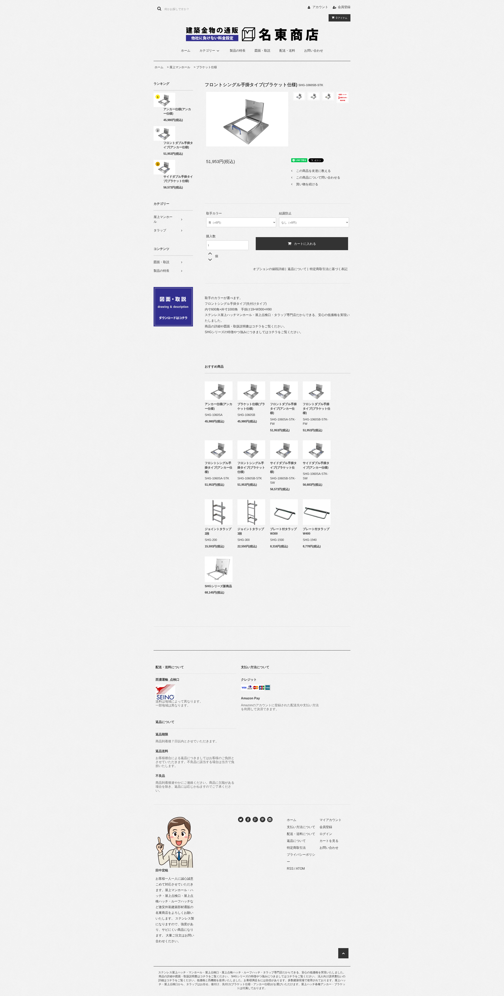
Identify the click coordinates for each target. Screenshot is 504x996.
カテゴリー (207, 50)
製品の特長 (238, 50)
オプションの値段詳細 (268, 269)
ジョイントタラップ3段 (250, 531)
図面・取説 (262, 50)
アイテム (341, 17)
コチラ (256, 326)
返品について (297, 269)
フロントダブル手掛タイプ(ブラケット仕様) (316, 408)
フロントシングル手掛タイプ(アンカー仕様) (218, 467)
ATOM (300, 868)
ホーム (185, 50)
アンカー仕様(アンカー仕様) (177, 111)
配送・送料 (287, 50)
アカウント (320, 7)
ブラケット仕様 (206, 67)
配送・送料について (301, 834)
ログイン (326, 834)
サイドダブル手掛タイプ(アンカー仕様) (316, 465)
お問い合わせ (313, 50)
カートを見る (329, 840)
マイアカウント (331, 820)
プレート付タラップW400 (316, 531)
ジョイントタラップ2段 (218, 531)
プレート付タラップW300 (283, 531)
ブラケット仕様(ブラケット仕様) (251, 406)
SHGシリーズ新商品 (218, 586)
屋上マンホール (180, 67)
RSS (290, 868)
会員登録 (344, 7)
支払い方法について (301, 827)
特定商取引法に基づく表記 (328, 269)
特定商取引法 (296, 847)
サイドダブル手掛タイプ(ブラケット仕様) (178, 179)
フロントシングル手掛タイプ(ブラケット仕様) (251, 467)
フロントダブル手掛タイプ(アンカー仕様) (178, 145)
